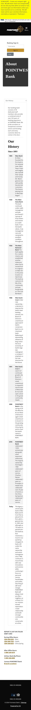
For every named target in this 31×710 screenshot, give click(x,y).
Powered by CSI (15, 706)
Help (9, 54)
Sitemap (23, 702)
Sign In (15, 50)
